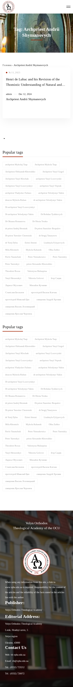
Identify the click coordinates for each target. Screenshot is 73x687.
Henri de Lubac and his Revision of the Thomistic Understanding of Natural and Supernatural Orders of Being (34, 84)
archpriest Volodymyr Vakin (51, 193)
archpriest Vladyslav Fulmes (18, 193)
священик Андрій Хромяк (48, 299)
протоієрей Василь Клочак (44, 292)
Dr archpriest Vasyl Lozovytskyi (20, 207)
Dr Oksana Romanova (15, 221)
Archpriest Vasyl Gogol (53, 171)
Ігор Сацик (56, 278)
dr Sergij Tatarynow (48, 235)
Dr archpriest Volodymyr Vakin (19, 214)
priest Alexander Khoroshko (39, 264)
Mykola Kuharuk (34, 250)
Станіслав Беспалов (14, 292)
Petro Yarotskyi (12, 264)
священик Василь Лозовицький (20, 306)
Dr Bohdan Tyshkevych (51, 214)
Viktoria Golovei (36, 278)
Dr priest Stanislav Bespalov (48, 228)
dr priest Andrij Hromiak (16, 228)
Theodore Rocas (12, 271)
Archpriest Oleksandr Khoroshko (20, 171)
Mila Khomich (12, 250)
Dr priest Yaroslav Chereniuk (18, 235)
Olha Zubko (54, 250)
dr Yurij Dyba (11, 242)
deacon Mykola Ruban (15, 200)
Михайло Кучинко (38, 285)
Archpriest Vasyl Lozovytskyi (19, 186)
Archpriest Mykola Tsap (46, 164)
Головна (7, 65)
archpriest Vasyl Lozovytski (48, 178)
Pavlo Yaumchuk (13, 257)
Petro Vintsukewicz (37, 257)
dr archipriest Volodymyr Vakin (47, 200)
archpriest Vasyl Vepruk (50, 186)
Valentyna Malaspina (37, 271)
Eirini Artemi (31, 242)
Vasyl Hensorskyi (13, 278)
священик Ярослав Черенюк (18, 313)
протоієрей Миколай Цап (17, 299)
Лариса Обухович (13, 285)
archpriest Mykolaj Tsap (16, 164)
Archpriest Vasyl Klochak (17, 178)
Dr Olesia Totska (40, 221)
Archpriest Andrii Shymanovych (26, 99)
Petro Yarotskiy (60, 257)
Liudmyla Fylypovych (54, 242)
